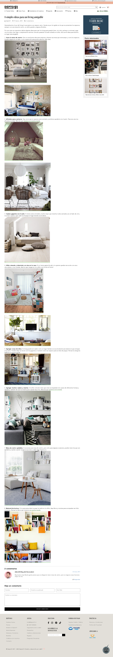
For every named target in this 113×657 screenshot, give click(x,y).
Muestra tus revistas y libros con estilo (95, 95)
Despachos (30, 630)
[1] (107, 7)
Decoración (59, 11)
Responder (77, 579)
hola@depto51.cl (31, 622)
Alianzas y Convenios (12, 633)
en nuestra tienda (35, 510)
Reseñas (8, 635)
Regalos (29, 635)
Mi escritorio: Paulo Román (92, 75)
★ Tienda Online (9, 11)
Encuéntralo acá (61, 2)
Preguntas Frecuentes (33, 638)
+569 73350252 (32, 625)
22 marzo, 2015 (76, 571)
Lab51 (40, 649)
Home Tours (21, 11)
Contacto (9, 641)
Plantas (69, 11)
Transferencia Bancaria (75, 625)
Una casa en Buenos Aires (92, 56)
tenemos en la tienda (55, 389)
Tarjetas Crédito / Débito (76, 622)
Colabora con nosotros (13, 638)
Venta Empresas (10, 630)
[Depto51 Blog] (11, 7)
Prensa (8, 625)
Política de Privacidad (95, 625)
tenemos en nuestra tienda (32, 121)
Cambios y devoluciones (34, 633)
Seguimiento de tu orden (34, 627)
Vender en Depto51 (11, 627)
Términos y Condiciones (96, 622)
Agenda (49, 11)
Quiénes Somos (10, 622)
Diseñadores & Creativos (36, 11)
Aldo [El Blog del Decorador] (24, 572)
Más (76, 11)
